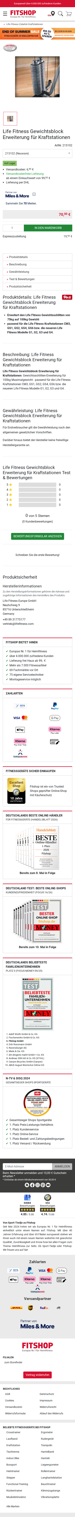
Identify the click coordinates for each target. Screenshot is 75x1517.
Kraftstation (13, 1445)
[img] (34, 194)
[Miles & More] (37, 1324)
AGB (7, 1394)
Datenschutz (47, 1394)
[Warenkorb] (70, 14)
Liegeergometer (50, 1464)
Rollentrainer (48, 1471)
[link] (20, 706)
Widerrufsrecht (48, 1407)
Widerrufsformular (15, 1413)
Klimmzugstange (50, 1490)
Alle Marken (12, 1506)
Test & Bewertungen (22, 279)
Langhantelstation (51, 1477)
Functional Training (17, 1484)
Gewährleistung (19, 271)
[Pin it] (67, 297)
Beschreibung (18, 264)
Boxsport (11, 1464)
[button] (10, 119)
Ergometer (47, 1432)
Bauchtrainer (48, 1484)
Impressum (46, 1400)
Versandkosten (13, 1407)
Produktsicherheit (20, 286)
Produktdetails (18, 257)
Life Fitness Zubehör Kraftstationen (24, 24)
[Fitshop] (23, 13)
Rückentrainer (14, 1490)
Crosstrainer (13, 1432)
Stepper (10, 1477)
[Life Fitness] (10, 47)
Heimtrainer (13, 1471)
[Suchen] (60, 14)
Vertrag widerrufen (37, 1375)
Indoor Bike (12, 1458)
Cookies (9, 1400)
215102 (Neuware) (17, 153)
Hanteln (45, 1458)
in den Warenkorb (48, 228)
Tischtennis (12, 1451)
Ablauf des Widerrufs (51, 1413)
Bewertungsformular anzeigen (37, 536)
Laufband (11, 1438)
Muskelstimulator (16, 1497)
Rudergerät (47, 1438)
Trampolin (46, 1445)
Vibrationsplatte (50, 1497)
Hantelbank (47, 1451)
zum (13, 1362)
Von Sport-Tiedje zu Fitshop (19, 1222)
